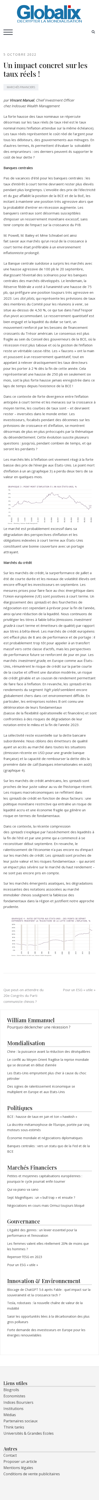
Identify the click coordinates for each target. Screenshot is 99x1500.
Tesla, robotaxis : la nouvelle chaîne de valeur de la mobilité (45, 1306)
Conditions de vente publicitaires (31, 1473)
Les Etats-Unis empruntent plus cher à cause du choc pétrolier (46, 1076)
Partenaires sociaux (20, 1420)
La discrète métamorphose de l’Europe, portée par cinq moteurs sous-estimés (48, 1127)
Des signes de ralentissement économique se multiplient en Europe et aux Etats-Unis (41, 1089)
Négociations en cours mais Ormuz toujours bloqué (45, 1205)
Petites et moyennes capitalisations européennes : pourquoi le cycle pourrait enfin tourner (44, 1179)
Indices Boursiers (18, 1402)
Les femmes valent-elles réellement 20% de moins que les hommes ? (48, 1246)
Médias (9, 1414)
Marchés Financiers (21, 87)
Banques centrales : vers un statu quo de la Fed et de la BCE (48, 1149)
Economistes (14, 1396)
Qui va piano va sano (23, 1189)
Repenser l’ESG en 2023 (24, 1257)
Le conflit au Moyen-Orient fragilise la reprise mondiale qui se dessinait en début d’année (48, 1062)
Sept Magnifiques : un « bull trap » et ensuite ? (41, 1197)
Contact (10, 1455)
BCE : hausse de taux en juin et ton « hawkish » (42, 1116)
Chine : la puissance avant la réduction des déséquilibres (48, 1051)
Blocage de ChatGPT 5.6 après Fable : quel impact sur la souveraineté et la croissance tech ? (48, 1292)
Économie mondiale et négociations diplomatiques (45, 1138)
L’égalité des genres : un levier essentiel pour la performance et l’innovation (42, 1233)
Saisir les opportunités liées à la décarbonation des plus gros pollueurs (48, 1319)
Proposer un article (20, 1461)
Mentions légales (18, 1467)
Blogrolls (11, 1389)
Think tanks (13, 1427)
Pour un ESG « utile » (79, 989)
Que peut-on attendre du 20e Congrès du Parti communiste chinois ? (23, 995)
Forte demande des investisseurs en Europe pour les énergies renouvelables (46, 1333)
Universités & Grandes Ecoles (28, 1433)
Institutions (13, 1408)
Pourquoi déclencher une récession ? (38, 1027)
